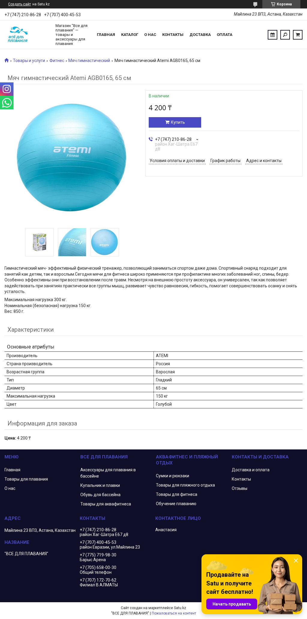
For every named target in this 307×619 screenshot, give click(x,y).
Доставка (200, 34)
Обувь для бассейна (100, 494)
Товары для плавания (26, 479)
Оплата (224, 34)
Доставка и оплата (251, 469)
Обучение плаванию (176, 503)
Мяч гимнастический (89, 60)
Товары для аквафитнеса (105, 504)
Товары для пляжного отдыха (185, 485)
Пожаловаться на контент (174, 613)
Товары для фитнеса (176, 494)
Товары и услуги (29, 60)
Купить (178, 122)
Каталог (129, 34)
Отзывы (239, 488)
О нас (150, 34)
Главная (106, 34)
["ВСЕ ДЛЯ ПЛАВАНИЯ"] (26, 34)
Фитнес (56, 60)
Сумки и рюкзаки (172, 475)
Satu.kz (180, 608)
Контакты (172, 34)
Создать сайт (19, 4)
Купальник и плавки (100, 485)
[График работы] (272, 35)
